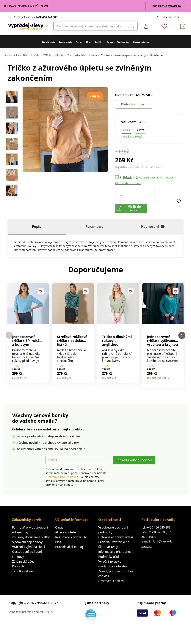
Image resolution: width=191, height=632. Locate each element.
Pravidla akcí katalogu (70, 547)
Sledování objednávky (27, 542)
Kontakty (18, 566)
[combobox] (89, 26)
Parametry (95, 226)
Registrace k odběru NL (71, 537)
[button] (9, 335)
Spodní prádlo (65, 42)
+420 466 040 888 (46, 17)
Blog (58, 542)
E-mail (52, 460)
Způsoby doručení (167, 17)
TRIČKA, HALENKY (53, 55)
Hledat (131, 26)
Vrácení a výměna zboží (28, 547)
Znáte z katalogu (141, 42)
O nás (59, 527)
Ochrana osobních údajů (115, 537)
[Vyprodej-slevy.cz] (28, 26)
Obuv (88, 42)
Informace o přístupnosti (115, 552)
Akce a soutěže (65, 532)
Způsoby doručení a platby (31, 537)
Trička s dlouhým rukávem (82, 55)
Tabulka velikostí (131, 136)
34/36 (126, 129)
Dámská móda (48, 42)
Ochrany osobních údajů (62, 477)
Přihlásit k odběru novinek (134, 460)
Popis (36, 226)
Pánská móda (123, 42)
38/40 (140, 129)
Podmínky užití (108, 557)
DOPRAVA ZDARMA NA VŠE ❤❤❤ (25, 6)
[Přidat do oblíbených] (178, 201)
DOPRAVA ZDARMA (167, 6)
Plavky (79, 42)
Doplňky (99, 42)
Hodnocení (152, 226)
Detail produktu (44, 376)
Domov (110, 42)
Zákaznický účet (23, 561)
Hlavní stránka (11, 55)
